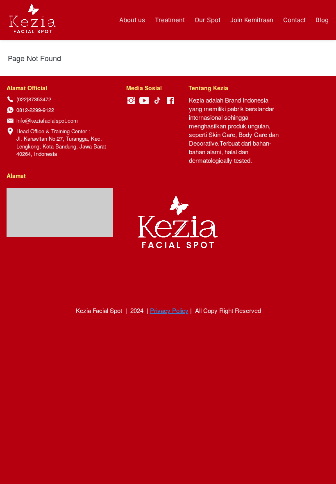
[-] (131, 101)
